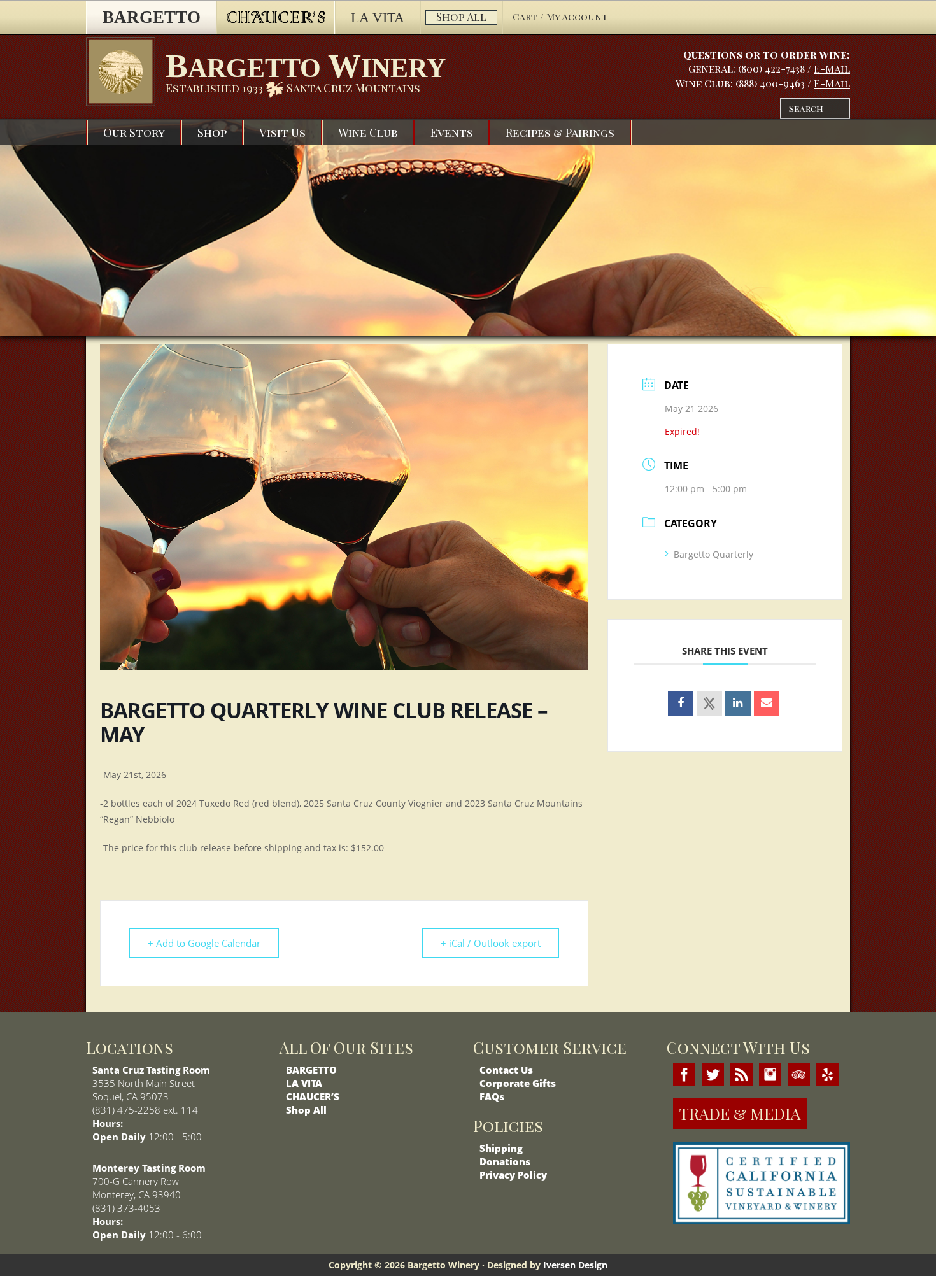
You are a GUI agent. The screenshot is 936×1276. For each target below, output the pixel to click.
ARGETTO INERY (306, 66)
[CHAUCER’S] (275, 17)
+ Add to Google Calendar (204, 943)
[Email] (766, 703)
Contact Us (506, 1069)
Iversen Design (575, 1265)
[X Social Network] (709, 703)
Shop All (306, 1109)
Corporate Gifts (517, 1083)
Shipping (501, 1148)
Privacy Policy (513, 1174)
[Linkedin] (738, 703)
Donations (504, 1161)
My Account (577, 16)
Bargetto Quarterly (713, 554)
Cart (526, 16)
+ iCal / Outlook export (491, 943)
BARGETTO (311, 1069)
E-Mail (832, 68)
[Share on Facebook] (680, 703)
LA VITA (304, 1083)
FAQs (491, 1096)
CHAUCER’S (312, 1096)
